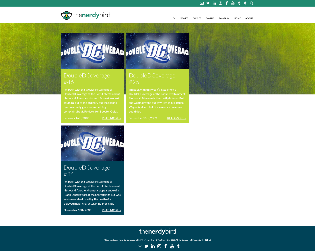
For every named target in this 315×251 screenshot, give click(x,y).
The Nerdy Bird (147, 240)
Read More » (111, 118)
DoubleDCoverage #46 (87, 78)
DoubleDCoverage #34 (87, 170)
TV (174, 18)
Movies (184, 18)
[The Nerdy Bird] (157, 234)
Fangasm (224, 18)
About (249, 18)
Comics (197, 18)
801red (208, 240)
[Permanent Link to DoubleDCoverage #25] (157, 51)
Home (237, 18)
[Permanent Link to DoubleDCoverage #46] (92, 51)
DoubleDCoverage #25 (152, 78)
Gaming (210, 18)
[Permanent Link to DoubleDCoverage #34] (92, 143)
